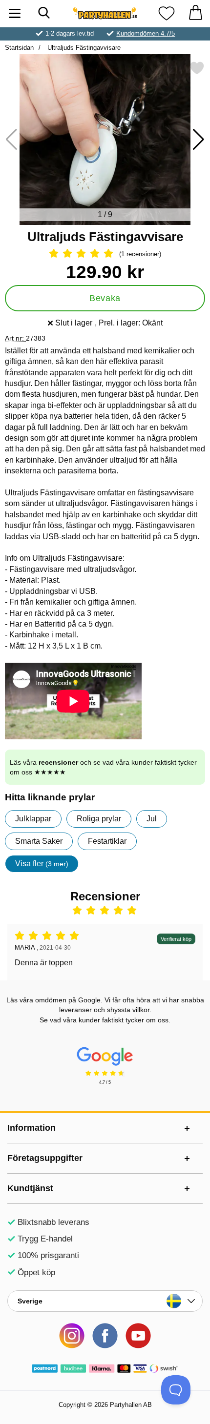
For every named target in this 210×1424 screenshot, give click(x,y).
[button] (198, 139)
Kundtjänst (30, 1188)
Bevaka (104, 298)
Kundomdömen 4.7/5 (145, 33)
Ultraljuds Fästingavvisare (83, 47)
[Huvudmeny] (14, 13)
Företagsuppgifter (45, 1158)
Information (31, 1128)
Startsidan (19, 47)
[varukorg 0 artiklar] (195, 13)
